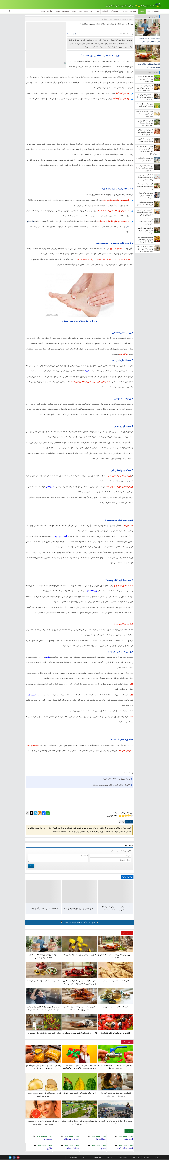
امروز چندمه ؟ (127, 1139)
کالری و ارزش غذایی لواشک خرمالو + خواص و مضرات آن (148, 66)
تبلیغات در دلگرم (122, 1157)
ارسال (31, 865)
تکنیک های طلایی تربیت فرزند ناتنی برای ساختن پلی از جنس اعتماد (115, 1094)
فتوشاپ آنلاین (72, 1157)
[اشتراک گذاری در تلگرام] (35, 813)
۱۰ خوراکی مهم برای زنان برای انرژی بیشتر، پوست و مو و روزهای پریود (43, 1122)
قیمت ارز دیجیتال (71, 1139)
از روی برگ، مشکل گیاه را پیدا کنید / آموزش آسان (79, 1094)
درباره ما (146, 1157)
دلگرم (49, 1148)
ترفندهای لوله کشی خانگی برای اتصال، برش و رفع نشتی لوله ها (115, 1067)
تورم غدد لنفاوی (91, 590)
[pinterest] (18, 1157)
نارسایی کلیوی (31, 694)
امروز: (158, 6)
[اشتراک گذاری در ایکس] (31, 813)
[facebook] (14, 1157)
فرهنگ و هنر (100, 1139)
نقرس (47, 657)
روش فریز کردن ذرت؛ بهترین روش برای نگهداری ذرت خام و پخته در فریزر (43, 1067)
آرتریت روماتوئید (60, 536)
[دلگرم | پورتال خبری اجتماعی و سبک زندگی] (157, 4)
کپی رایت (109, 1157)
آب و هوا (84, 1157)
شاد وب (102, 1148)
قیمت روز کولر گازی (125, 1148)
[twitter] (10, 1157)
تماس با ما (136, 1157)
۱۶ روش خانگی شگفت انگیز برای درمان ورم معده (111, 785)
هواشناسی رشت (72, 1148)
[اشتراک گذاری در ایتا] (40, 813)
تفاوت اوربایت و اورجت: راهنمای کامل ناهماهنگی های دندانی (149, 40)
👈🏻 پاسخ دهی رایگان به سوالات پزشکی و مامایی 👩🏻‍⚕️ (79, 922)
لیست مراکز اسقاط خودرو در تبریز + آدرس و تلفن (115, 1122)
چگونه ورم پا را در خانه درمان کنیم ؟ (116, 778)
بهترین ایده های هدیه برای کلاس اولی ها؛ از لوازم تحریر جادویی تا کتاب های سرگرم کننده (79, 1067)
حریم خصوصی (97, 1157)
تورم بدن (122, 821)
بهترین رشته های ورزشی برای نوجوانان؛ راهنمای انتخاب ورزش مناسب (79, 1122)
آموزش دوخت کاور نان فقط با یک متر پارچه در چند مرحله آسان (43, 1095)
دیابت (86, 370)
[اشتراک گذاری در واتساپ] (48, 813)
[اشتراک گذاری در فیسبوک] (44, 813)
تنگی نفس (49, 486)
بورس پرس (47, 1139)
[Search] (10, 11)
